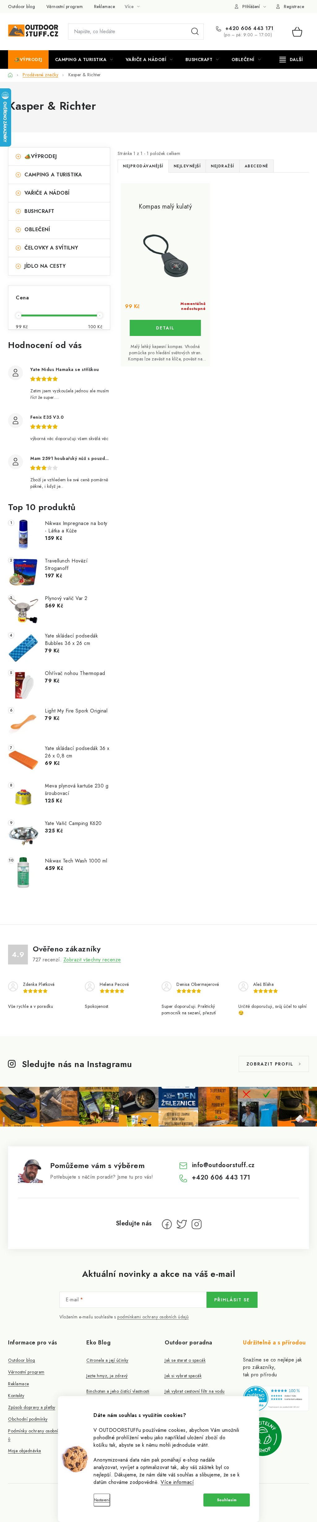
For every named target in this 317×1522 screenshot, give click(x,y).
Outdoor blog (21, 6)
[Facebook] (167, 1224)
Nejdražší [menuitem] (222, 166)
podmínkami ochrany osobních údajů (153, 1317)
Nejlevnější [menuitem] (187, 166)
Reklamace (104, 6)
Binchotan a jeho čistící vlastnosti (118, 1391)
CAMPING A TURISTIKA (53, 174)
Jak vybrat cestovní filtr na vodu (195, 1391)
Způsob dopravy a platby (31, 1407)
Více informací (177, 1482)
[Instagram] (197, 1224)
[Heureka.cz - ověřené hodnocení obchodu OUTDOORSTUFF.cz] (276, 1398)
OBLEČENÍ (37, 229)
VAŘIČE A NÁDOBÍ (47, 192)
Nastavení (102, 1500)
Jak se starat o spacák (185, 1360)
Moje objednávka (24, 1451)
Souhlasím (227, 1500)
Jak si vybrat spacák (183, 1376)
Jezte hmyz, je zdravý (107, 1376)
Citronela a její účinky (107, 1360)
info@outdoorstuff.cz (223, 1165)
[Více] (291, 59)
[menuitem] (28, 59)
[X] (182, 1224)
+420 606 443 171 (249, 28)
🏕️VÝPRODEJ (40, 156)
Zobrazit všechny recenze (92, 959)
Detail (165, 328)
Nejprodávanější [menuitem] (143, 166)
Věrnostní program (64, 6)
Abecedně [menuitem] (256, 166)
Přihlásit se (232, 1300)
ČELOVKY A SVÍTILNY (51, 247)
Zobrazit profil (269, 1064)
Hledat (195, 32)
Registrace (294, 6)
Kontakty (16, 1395)
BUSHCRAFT (39, 211)
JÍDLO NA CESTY (45, 266)
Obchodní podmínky (28, 1419)
